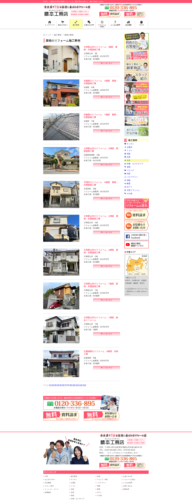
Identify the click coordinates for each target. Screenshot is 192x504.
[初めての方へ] (136, 41)
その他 (99, 495)
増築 (98, 486)
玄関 (98, 476)
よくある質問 (127, 483)
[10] (73, 385)
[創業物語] (136, 66)
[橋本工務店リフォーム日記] (136, 110)
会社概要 (48, 483)
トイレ (73, 486)
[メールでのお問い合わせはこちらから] (102, 419)
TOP (46, 476)
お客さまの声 (127, 476)
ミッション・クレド (51, 489)
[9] (71, 385)
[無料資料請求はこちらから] (61, 419)
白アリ (99, 492)
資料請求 (126, 489)
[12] (80, 385)
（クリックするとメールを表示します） (122, 453)
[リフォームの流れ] (136, 202)
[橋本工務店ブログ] (136, 98)
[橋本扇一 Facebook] (136, 236)
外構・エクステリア (78, 499)
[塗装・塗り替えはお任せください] (136, 55)
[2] (53, 385)
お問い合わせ (127, 486)
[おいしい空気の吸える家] (136, 131)
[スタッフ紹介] (136, 77)
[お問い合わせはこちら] (136, 225)
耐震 (98, 489)
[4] (58, 385)
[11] (77, 385)
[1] (50, 385)
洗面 (72, 489)
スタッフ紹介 (49, 486)
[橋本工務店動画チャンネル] (136, 244)
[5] (60, 385)
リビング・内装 (102, 479)
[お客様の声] (136, 87)
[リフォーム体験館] (136, 121)
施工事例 (74, 476)
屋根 (72, 495)
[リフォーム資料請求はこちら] (136, 214)
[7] (66, 385)
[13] (84, 385)
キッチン (74, 479)
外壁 (72, 492)
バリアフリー (101, 483)
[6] (63, 385)
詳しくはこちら (106, 63)
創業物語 (48, 492)
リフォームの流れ (129, 479)
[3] (55, 385)
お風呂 (73, 483)
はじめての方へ (50, 479)
